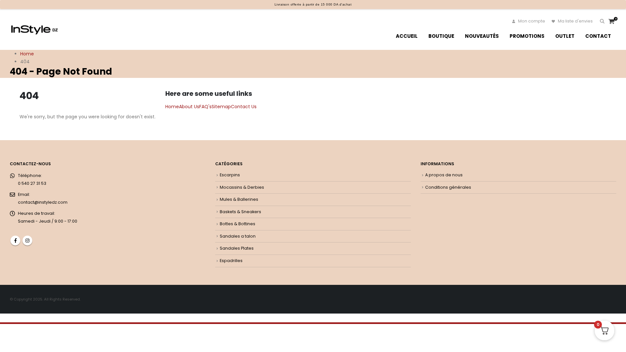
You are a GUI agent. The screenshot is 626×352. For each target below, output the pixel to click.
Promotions (527, 36)
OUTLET (564, 36)
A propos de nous (444, 175)
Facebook (15, 240)
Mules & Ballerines (239, 199)
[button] (602, 21)
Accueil (407, 36)
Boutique (441, 36)
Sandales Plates (237, 248)
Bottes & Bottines (237, 224)
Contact (598, 36)
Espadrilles (231, 260)
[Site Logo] (34, 29)
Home (172, 106)
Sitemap (221, 106)
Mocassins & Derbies (242, 187)
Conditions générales (448, 187)
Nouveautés (482, 36)
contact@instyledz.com (42, 202)
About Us (189, 106)
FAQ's (205, 106)
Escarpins (230, 175)
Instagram (27, 240)
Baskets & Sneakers (240, 211)
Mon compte (531, 21)
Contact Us (244, 106)
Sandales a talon (238, 236)
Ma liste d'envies (575, 21)
